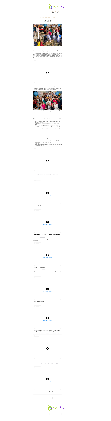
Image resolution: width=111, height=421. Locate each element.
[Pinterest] (73, 1)
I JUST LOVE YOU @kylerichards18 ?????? (40, 301)
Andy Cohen (43, 174)
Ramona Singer (43, 86)
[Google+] (50, 398)
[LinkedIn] (48, 398)
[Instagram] (72, 1)
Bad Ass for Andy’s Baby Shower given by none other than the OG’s (43, 205)
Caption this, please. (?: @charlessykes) (39, 267)
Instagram (57, 140)
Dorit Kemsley (43, 333)
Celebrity (42, 17)
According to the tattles (39, 118)
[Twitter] (71, 1)
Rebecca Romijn (35, 240)
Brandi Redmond (42, 237)
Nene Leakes (43, 206)
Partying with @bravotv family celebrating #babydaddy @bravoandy (43, 391)
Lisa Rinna (43, 363)
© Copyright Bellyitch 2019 (52, 418)
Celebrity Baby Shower (50, 17)
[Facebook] (69, 1)
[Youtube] (75, 1)
